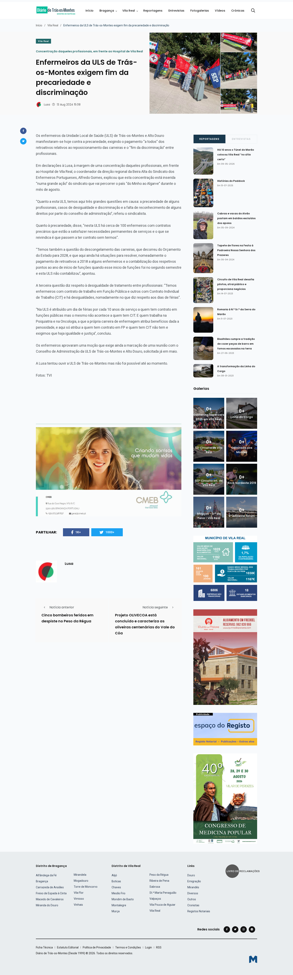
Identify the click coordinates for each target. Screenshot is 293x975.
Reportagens (152, 11)
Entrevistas (176, 11)
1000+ (109, 532)
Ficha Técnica (44, 947)
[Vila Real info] (225, 568)
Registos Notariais (198, 911)
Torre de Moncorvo (85, 886)
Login (148, 947)
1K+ (78, 532)
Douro (191, 875)
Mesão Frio (118, 893)
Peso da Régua (158, 874)
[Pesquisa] (253, 10)
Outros (191, 899)
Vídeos (220, 11)
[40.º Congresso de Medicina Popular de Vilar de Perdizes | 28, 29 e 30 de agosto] (225, 798)
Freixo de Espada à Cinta (51, 893)
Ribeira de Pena (159, 880)
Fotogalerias (199, 11)
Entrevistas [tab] (241, 139)
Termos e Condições (128, 947)
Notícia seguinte (155, 607)
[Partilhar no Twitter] (23, 141)
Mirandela (80, 874)
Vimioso (79, 898)
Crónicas (237, 11)
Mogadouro (81, 880)
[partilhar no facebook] (23, 131)
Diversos (192, 893)
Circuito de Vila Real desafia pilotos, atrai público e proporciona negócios (235, 284)
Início (89, 11)
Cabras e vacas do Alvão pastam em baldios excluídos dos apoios (236, 218)
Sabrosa (154, 886)
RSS (158, 947)
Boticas (116, 881)
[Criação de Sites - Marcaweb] (253, 959)
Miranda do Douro (47, 905)
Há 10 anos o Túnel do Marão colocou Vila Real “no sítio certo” (235, 154)
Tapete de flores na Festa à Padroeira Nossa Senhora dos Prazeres (236, 250)
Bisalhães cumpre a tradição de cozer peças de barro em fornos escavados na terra (236, 343)
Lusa (47, 104)
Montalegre (119, 905)
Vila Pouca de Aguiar (162, 904)
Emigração (194, 881)
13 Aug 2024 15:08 (69, 104)
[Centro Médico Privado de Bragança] (108, 471)
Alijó (114, 875)
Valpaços (155, 898)
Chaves (116, 887)
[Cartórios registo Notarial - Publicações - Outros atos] (225, 729)
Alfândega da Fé (46, 875)
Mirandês (193, 887)
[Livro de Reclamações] (243, 871)
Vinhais (78, 904)
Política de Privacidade (97, 947)
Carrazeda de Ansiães (50, 887)
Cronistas (193, 905)
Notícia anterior (61, 607)
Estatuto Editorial (68, 947)
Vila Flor (79, 892)
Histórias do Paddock (231, 181)
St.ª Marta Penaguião (162, 892)
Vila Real (128, 11)
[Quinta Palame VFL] (225, 657)
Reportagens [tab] (209, 139)
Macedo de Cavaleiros (50, 899)
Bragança (106, 11)
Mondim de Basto (123, 899)
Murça (116, 911)
